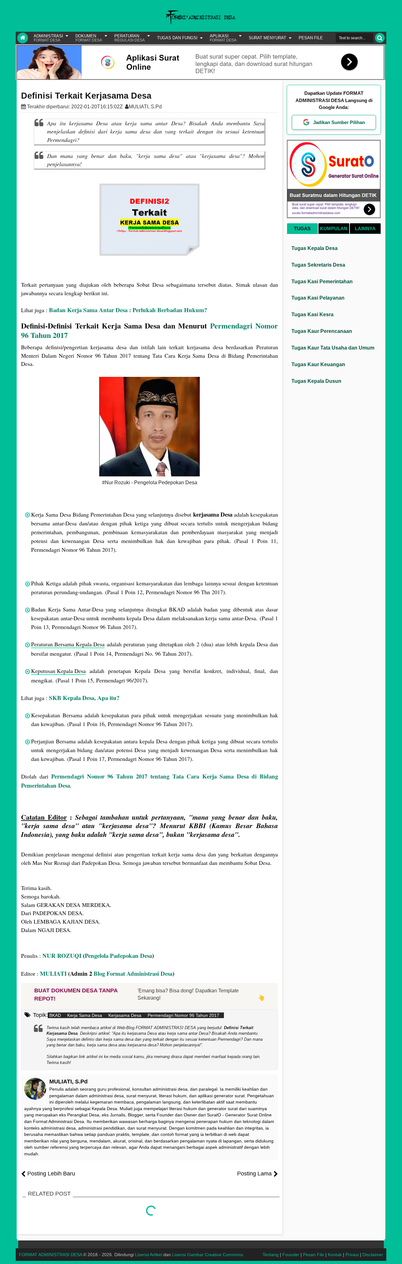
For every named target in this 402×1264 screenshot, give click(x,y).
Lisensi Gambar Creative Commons (207, 1254)
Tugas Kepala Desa (314, 248)
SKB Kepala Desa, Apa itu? (84, 697)
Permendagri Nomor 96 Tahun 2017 (183, 1015)
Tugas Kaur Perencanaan (321, 331)
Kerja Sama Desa (84, 1015)
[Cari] (380, 38)
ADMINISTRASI (48, 38)
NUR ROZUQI (61, 955)
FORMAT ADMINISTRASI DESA (50, 1254)
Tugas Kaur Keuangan (318, 364)
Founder (290, 1254)
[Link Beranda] (22, 38)
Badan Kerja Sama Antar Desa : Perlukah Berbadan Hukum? (128, 310)
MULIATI (53, 973)
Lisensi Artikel (148, 1254)
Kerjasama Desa (124, 1015)
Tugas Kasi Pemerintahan (322, 281)
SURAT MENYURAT (267, 37)
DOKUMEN (88, 38)
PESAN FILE (311, 37)
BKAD (55, 1015)
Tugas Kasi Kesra (312, 314)
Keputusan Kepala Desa (58, 671)
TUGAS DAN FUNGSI (177, 37)
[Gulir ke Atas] (394, 1253)
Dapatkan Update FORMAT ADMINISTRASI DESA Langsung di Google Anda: (334, 100)
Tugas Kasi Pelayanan (318, 298)
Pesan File (313, 1254)
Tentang (271, 1254)
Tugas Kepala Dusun (316, 381)
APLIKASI (223, 38)
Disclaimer (372, 1254)
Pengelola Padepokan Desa (118, 955)
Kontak (335, 1254)
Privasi (352, 1254)
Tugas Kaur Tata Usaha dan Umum (332, 347)
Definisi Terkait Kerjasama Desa (86, 95)
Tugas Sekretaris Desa (318, 265)
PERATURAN (129, 38)
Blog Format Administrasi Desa (133, 973)
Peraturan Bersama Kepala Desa (68, 644)
